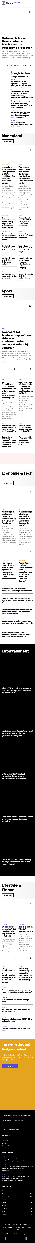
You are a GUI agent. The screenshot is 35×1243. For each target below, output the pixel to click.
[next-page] (32, 869)
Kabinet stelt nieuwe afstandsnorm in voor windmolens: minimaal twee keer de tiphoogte (17, 1169)
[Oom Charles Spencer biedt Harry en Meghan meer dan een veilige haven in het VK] (17, 841)
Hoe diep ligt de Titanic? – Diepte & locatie (25, 929)
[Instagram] (11, 1238)
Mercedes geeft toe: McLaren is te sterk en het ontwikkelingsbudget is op (25, 440)
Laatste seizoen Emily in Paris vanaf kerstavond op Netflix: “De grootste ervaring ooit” (17, 733)
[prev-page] (3, 869)
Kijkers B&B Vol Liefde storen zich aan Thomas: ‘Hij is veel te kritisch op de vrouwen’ (16, 690)
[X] (23, 1238)
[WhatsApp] (28, 1238)
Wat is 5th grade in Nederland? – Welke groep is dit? (9, 276)
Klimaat (13, 79)
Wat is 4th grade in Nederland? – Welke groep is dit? (25, 236)
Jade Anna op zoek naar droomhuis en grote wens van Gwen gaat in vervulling (17, 819)
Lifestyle (4, 924)
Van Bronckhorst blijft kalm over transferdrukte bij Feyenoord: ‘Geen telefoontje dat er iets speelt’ (21, 104)
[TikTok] (15, 1238)
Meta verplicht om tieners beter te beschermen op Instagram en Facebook (20, 75)
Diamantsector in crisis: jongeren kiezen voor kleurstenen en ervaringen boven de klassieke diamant (25, 572)
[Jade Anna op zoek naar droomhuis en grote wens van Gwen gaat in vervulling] (17, 799)
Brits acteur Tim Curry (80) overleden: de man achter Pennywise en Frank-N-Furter (14, 776)
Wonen (13, 120)
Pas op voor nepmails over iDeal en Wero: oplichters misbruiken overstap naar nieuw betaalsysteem (17, 611)
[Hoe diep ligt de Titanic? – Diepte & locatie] (25, 911)
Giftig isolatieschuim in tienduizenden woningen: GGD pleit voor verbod (21, 124)
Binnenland (14, 110)
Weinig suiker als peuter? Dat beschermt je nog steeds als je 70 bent (9, 931)
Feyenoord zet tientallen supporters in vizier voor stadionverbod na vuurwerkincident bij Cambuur (22, 94)
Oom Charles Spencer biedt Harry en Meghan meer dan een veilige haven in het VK (16, 862)
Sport (12, 90)
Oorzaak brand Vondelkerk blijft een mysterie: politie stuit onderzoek (24, 222)
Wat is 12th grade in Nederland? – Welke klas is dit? (8, 248)
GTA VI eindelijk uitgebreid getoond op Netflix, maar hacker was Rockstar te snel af (25, 518)
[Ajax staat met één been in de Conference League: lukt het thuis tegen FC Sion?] (25, 372)
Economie (21, 560)
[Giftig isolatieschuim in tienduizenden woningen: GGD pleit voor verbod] (6, 122)
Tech (3, 35)
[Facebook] (7, 1238)
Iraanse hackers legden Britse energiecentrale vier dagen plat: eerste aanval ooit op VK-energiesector (16, 634)
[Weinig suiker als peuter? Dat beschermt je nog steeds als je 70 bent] (9, 911)
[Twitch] (19, 1238)
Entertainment (6, 231)
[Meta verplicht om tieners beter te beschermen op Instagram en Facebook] (17, 20)
